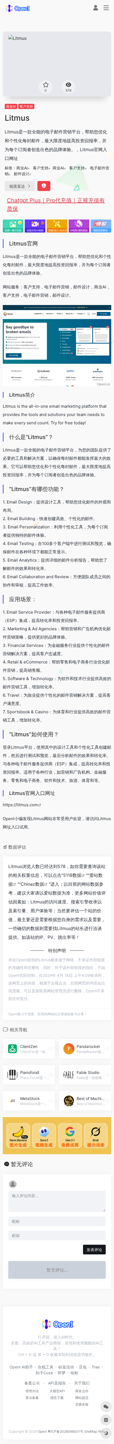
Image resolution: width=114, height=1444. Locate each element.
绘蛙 (74, 1372)
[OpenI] (17, 8)
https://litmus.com (20, 804)
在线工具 (45, 1367)
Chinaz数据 (32, 884)
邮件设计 (21, 173)
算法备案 (32, 1398)
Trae (96, 1367)
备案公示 (32, 1383)
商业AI (11, 106)
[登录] (96, 8)
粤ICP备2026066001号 (65, 1431)
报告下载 (57, 1398)
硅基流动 (66, 1367)
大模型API (57, 1391)
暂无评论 (22, 1164)
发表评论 (94, 1249)
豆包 (83, 1367)
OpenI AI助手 (21, 1367)
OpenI (42, 1431)
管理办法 (32, 1391)
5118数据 (72, 875)
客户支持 (26, 106)
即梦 (62, 1372)
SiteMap (90, 1431)
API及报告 (57, 1383)
